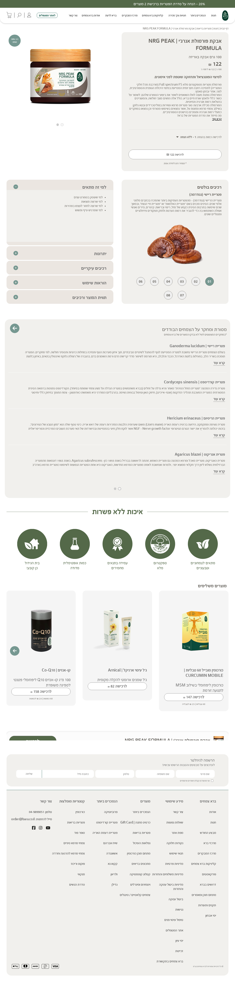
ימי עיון (179, 940)
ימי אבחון (210, 915)
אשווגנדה (112, 853)
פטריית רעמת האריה (105, 832)
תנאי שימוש (176, 853)
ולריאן (114, 874)
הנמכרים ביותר (198, 15)
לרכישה (175, 154)
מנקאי (81, 874)
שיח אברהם (110, 843)
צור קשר (73, 15)
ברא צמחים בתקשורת (170, 961)
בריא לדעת (110, 15)
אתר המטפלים (174, 930)
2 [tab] (57, 124)
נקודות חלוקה (175, 843)
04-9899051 (36, 812)
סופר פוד (79, 832)
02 (196, 281)
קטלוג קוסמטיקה (140, 874)
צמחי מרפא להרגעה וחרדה (68, 853)
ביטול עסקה (176, 899)
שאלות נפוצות (174, 822)
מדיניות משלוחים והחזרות (167, 874)
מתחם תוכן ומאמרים (204, 895)
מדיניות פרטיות (174, 864)
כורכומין (80, 812)
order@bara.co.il (23, 819)
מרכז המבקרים (130, 15)
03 (182, 281)
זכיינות (179, 951)
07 (182, 295)
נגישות (179, 909)
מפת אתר (177, 832)
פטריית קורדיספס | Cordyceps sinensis (194, 382)
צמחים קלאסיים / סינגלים (135, 895)
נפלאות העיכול (141, 843)
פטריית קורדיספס (107, 822)
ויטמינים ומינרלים (140, 884)
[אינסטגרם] (40, 828)
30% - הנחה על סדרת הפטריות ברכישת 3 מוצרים (117, 4)
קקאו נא (113, 864)
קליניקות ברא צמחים (152, 15)
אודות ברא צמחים (91, 15)
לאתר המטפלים (47, 15)
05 (154, 281)
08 (168, 295)
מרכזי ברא (210, 843)
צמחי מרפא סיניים (74, 843)
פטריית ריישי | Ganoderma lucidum (197, 346)
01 (209, 281)
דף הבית (224, 28)
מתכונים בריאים (141, 864)
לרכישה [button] (193, 697)
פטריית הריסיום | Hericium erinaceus (196, 418)
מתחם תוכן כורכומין (138, 853)
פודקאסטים (209, 874)
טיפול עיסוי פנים (173, 920)
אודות (212, 812)
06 (141, 281)
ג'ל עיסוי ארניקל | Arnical (127, 670)
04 (168, 281)
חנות (213, 15)
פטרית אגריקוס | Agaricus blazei (200, 454)
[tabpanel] (60, 75)
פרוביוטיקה (111, 812)
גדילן (115, 884)
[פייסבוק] (33, 828)
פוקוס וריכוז (78, 864)
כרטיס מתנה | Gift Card (135, 822)
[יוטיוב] (48, 828)
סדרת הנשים (77, 884)
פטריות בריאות (203, 28)
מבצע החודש (208, 832)
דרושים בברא (208, 884)
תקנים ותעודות (207, 905)
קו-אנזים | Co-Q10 (56, 670)
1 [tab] (62, 124)
